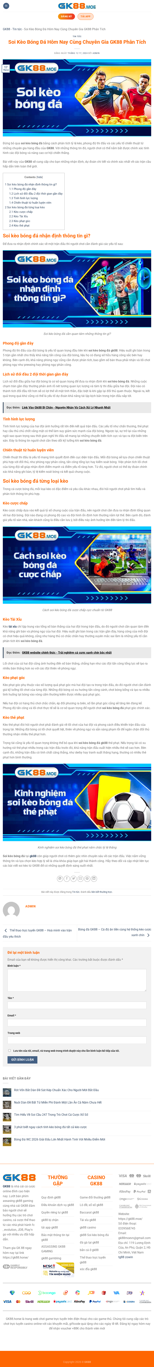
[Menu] (6, 6)
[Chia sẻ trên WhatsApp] (60, 879)
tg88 (121, 1257)
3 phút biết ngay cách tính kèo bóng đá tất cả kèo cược (50, 1127)
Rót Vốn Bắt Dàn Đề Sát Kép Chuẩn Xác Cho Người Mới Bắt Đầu (56, 1090)
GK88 (6, 29)
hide (39, 177)
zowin (129, 1257)
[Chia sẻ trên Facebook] (67, 879)
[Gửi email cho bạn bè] (80, 879)
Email (12, 1015)
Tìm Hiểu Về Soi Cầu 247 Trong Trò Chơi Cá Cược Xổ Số (51, 1114)
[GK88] (77, 6)
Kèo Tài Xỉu (18, 216)
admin (96, 53)
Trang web (14, 1033)
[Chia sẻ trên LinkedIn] (94, 879)
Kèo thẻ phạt (19, 225)
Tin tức (17, 29)
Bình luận (14, 965)
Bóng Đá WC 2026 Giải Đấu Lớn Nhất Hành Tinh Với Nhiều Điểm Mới (59, 1139)
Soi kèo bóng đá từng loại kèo (25, 207)
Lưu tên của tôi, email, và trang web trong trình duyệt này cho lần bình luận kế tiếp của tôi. (66, 1050)
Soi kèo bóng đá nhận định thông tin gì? (31, 184)
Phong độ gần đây (22, 189)
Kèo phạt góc (19, 221)
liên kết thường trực (101, 892)
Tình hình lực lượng (23, 198)
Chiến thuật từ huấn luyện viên (30, 202)
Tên (11, 998)
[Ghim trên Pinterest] (87, 879)
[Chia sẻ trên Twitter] (73, 879)
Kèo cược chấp (20, 212)
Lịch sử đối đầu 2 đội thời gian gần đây (36, 193)
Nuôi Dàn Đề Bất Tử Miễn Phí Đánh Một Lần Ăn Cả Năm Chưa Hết (58, 1102)
